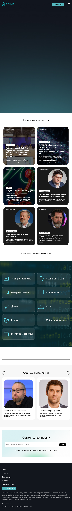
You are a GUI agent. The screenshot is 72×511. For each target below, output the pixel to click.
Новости (9, 187)
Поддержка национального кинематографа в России (51, 237)
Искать (62, 444)
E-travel (15, 320)
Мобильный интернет (57, 320)
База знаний (6, 477)
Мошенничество (54, 292)
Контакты (5, 481)
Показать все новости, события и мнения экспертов (36, 253)
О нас (4, 470)
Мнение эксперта (44, 191)
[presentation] (4, 373)
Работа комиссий (44, 142)
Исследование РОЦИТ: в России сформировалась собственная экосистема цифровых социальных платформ (17, 152)
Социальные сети (55, 278)
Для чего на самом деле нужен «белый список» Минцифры (52, 195)
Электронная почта (21, 278)
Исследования (10, 145)
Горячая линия (58, 4)
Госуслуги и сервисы (22, 334)
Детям (14, 306)
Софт (49, 306)
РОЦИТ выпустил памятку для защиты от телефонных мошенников (19, 193)
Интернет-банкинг (20, 292)
